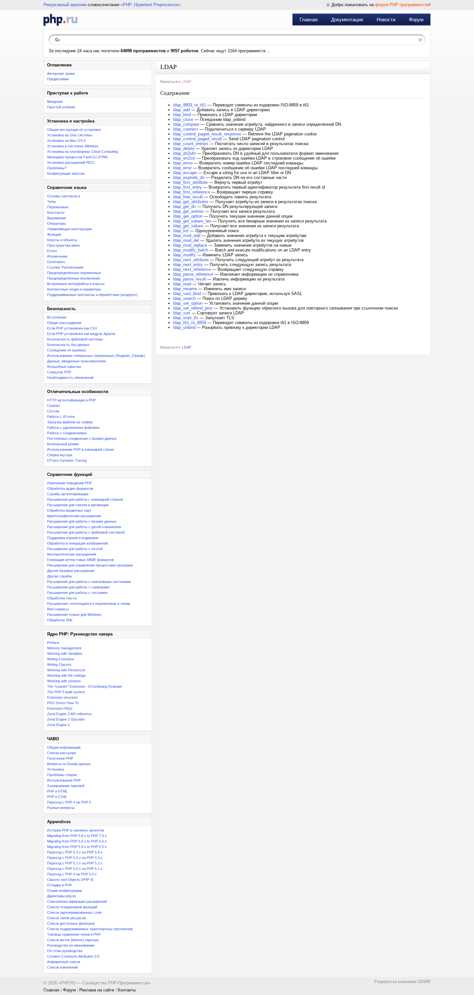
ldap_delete (183, 148)
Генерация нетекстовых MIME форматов (80, 560)
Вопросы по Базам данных (69, 764)
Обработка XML (60, 620)
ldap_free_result (188, 196)
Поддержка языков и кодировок (72, 538)
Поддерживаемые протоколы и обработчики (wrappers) (92, 295)
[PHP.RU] (60, 19)
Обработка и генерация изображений (77, 543)
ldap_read (182, 283)
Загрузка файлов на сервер (70, 422)
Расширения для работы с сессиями (77, 593)
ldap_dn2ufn (184, 153)
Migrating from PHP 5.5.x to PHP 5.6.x (77, 841)
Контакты (127, 990)
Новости (386, 19)
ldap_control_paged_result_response (207, 134)
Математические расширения (71, 554)
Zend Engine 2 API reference (69, 714)
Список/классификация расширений (77, 901)
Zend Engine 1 (58, 725)
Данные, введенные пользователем (76, 361)
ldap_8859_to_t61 (189, 105)
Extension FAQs (60, 708)
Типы (51, 201)
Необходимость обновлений (70, 377)
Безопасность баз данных (68, 345)
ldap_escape (185, 172)
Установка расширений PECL (71, 162)
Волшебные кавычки (64, 367)
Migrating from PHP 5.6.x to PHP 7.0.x (77, 836)
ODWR (424, 981)
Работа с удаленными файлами (73, 427)
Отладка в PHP (59, 885)
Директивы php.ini (61, 896)
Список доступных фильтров (70, 923)
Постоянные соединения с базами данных (82, 438)
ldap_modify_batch (190, 250)
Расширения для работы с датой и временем (84, 527)
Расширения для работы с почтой (75, 549)
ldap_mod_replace (190, 245)
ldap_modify (184, 254)
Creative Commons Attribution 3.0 (73, 956)
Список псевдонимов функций (72, 907)
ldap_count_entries (190, 143)
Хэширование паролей (65, 786)
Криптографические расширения (74, 516)
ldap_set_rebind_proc (193, 308)
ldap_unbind (184, 327)
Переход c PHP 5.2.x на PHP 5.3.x (75, 858)
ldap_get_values (188, 225)
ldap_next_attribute (191, 259)
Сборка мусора (59, 455)
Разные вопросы (60, 808)
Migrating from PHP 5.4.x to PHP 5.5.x (77, 847)
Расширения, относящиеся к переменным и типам (88, 604)
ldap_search (184, 298)
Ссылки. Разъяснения (65, 267)
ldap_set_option (187, 303)
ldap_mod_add (186, 235)
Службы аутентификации (67, 494)
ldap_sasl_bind (187, 293)
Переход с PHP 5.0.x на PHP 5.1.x (75, 869)
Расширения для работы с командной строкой (85, 499)
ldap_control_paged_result (197, 138)
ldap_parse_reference (193, 274)
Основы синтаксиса (63, 196)
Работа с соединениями (66, 433)
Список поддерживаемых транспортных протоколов (90, 929)
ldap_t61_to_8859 (189, 322)
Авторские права (61, 73)
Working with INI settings (66, 675)
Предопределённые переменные (74, 273)
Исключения (57, 256)
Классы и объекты (62, 240)
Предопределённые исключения (73, 278)
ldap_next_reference (192, 269)
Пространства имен (63, 245)
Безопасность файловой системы (75, 339)
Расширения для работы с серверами (78, 587)
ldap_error (182, 167)
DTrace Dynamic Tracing (67, 460)
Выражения (56, 218)
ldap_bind (182, 114)
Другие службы (59, 576)
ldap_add (181, 109)
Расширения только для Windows (74, 614)
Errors (52, 251)
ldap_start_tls (185, 317)
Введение (55, 101)
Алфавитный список (63, 962)
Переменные (57, 207)
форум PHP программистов (402, 4)
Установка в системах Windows (73, 146)
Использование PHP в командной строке (80, 449)
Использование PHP (64, 780)
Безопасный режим (63, 444)
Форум (416, 19)
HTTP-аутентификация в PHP (71, 400)
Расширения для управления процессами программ (90, 565)
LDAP (186, 82)
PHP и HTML (57, 791)
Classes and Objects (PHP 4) (70, 880)
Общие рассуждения (64, 323)
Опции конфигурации (64, 890)
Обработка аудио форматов (70, 488)
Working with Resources (66, 670)
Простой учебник (61, 107)
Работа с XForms (61, 417)
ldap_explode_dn (188, 177)
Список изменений (62, 967)
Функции (54, 234)
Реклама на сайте (96, 990)
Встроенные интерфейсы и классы (75, 284)
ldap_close (183, 119)
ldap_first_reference (191, 192)
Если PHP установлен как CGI (72, 328)
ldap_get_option (187, 216)
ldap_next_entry (188, 264)
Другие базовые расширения (70, 571)
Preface (53, 643)
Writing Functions (60, 659)
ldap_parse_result (189, 279)
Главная (309, 19)
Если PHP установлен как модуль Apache (81, 334)
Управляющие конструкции (69, 229)
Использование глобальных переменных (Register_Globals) (96, 356)
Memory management (64, 648)
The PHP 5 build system (66, 692)
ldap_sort (181, 312)
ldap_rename (185, 288)
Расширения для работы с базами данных (81, 521)
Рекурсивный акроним (65, 4)
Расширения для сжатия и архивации (77, 505)
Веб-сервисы (58, 609)
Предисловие (58, 79)
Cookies (53, 406)
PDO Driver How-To (63, 703)
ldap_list (181, 230)
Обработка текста (61, 598)
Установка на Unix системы (69, 135)
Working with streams (64, 681)
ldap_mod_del (186, 240)
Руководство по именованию (70, 945)
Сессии (53, 411)
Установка (55, 769)
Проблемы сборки (62, 775)
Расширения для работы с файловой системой (85, 532)
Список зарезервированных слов (74, 912)
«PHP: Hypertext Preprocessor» (151, 4)
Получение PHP (60, 758)
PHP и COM (56, 797)
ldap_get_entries (188, 211)
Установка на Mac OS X (66, 141)
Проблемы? (56, 168)
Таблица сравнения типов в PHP (74, 934)
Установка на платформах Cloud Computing (82, 151)
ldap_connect (185, 129)
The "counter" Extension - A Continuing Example (84, 686)
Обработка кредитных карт (69, 510)
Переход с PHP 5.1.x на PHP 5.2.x (75, 863)
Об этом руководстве (65, 951)
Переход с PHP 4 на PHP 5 (69, 802)
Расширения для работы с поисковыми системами (89, 582)
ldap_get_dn (184, 206)
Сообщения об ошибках (66, 350)
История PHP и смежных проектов (75, 830)
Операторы (56, 223)
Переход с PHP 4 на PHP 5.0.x (72, 874)
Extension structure (62, 697)
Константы (55, 212)
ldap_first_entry (187, 187)
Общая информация (64, 747)
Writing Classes (59, 664)
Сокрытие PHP (59, 372)
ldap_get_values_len (192, 221)
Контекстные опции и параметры (74, 289)
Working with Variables (64, 653)
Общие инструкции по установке (74, 130)
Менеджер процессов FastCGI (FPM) (77, 157)
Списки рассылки (61, 753)
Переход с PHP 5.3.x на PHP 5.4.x (75, 852)
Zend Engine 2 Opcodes (66, 719)
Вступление (56, 317)
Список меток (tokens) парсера (72, 940)
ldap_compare (186, 124)
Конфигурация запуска (65, 173)
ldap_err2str (184, 158)
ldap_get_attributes (191, 201)
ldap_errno (183, 163)
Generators (56, 262)
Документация (347, 19)
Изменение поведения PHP (69, 483)
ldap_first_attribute (190, 182)
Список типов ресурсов (66, 918)
